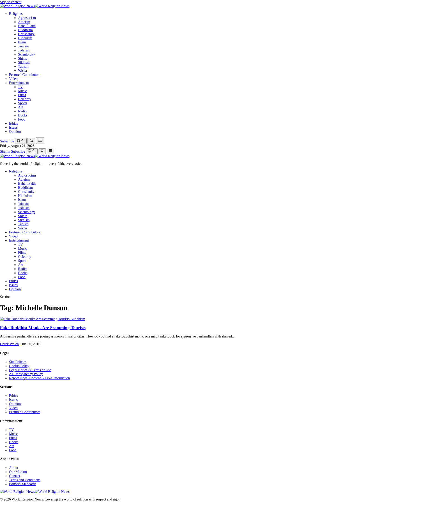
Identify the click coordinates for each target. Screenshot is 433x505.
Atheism (24, 22)
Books (22, 115)
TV (20, 87)
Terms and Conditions (24, 480)
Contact (14, 476)
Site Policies (17, 362)
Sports (22, 103)
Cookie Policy (19, 366)
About (13, 468)
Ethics (13, 123)
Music (22, 91)
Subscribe (7, 141)
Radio (22, 111)
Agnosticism (27, 18)
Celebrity (24, 99)
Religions (16, 14)
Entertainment (19, 83)
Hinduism (25, 38)
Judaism (24, 50)
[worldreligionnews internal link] (34, 6)
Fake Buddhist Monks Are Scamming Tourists (42, 327)
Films (22, 95)
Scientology (26, 54)
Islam (22, 42)
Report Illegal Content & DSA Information (39, 378)
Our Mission (18, 472)
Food (21, 119)
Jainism (23, 46)
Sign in (5, 151)
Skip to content (10, 2)
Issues (13, 127)
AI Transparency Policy (26, 374)
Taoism (23, 66)
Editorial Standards (22, 484)
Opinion (15, 131)
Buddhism (25, 30)
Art (20, 107)
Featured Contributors (24, 75)
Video (13, 79)
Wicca (22, 70)
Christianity (26, 34)
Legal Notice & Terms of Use (30, 370)
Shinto (22, 58)
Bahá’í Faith (27, 26)
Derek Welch (9, 344)
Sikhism (24, 62)
